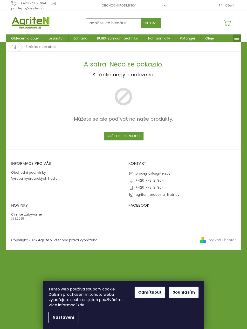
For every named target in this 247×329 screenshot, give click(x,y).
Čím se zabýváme (26, 214)
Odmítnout (150, 292)
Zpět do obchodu (124, 136)
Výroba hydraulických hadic (34, 178)
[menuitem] (25, 38)
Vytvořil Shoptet (222, 239)
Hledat (151, 23)
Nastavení (63, 317)
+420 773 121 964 (150, 180)
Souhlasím (184, 292)
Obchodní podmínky (119, 5)
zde (81, 305)
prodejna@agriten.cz (153, 173)
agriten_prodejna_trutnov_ (159, 194)
